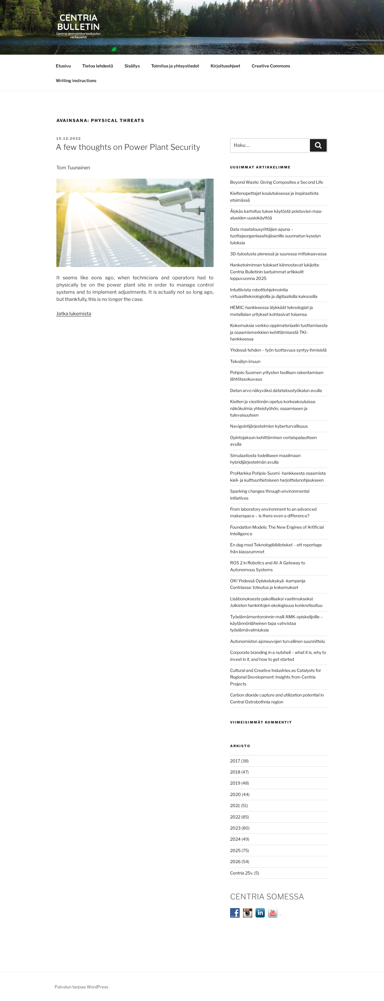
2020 (235, 794)
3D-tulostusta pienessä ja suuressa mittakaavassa (278, 253)
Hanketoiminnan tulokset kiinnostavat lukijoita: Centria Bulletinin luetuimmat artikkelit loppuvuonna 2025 (275, 271)
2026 (235, 861)
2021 (235, 805)
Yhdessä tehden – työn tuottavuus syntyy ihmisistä (278, 349)
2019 (235, 783)
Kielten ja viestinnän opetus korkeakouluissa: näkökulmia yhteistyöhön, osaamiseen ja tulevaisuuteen (273, 408)
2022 (235, 816)
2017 (235, 760)
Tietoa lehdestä (97, 65)
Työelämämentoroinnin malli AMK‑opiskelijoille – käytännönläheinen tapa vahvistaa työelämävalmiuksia (276, 623)
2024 (235, 839)
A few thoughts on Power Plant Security (128, 147)
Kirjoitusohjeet (225, 65)
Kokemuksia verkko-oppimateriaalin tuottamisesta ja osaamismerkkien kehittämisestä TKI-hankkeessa (279, 332)
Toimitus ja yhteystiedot (175, 65)
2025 (235, 850)
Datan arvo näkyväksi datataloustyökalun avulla (276, 390)
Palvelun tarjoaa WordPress (81, 986)
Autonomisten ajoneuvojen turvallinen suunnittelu (277, 641)
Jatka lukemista (73, 313)
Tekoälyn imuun (245, 361)
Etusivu (63, 65)
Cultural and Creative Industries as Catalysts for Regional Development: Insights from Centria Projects (275, 677)
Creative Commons (271, 65)
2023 (235, 827)
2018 (235, 771)
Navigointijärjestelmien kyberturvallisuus (269, 426)
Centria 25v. (241, 872)
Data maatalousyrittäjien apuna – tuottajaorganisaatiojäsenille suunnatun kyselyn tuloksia (275, 236)
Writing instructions (76, 80)
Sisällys (132, 65)
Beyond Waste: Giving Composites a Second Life (276, 182)
